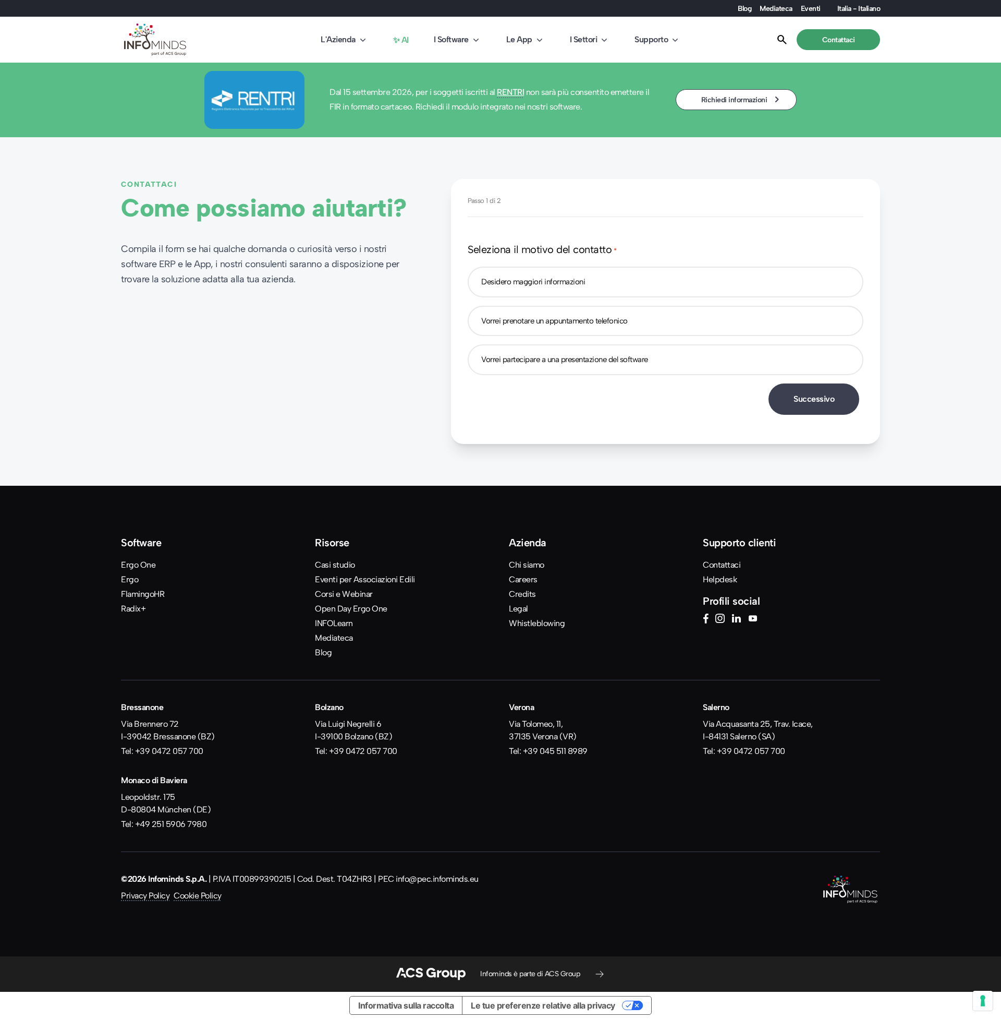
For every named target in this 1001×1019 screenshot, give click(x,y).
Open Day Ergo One (351, 609)
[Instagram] (720, 620)
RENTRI (510, 92)
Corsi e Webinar (344, 594)
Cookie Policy (198, 896)
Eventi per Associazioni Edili (365, 579)
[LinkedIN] (736, 620)
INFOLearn (334, 623)
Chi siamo (526, 565)
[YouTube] (753, 620)
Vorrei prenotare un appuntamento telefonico (554, 321)
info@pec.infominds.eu (437, 879)
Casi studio (335, 565)
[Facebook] (706, 620)
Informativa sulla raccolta (406, 1005)
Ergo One (138, 565)
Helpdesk (720, 579)
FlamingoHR (142, 594)
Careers (523, 579)
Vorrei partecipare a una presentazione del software (564, 359)
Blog (744, 8)
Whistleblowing (537, 623)
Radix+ (133, 609)
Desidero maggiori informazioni (533, 281)
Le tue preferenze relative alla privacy (543, 1005)
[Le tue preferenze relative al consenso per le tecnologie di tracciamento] (983, 1001)
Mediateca (776, 8)
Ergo (129, 579)
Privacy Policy (145, 896)
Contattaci (721, 565)
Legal (518, 609)
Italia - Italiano (859, 8)
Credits (522, 594)
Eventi (811, 8)
